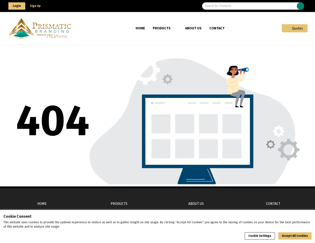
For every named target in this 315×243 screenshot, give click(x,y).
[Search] (300, 6)
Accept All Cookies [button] (295, 236)
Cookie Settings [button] (259, 236)
